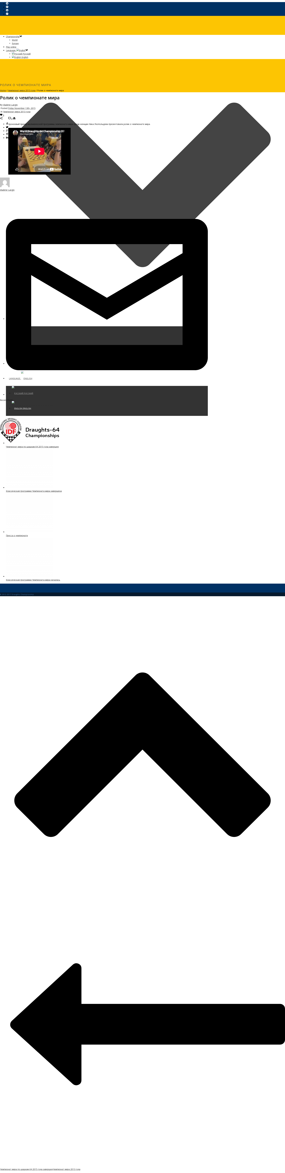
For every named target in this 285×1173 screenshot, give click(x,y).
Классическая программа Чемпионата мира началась (33, 579)
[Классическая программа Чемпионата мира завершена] (29, 487)
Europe (15, 43)
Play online (11, 47)
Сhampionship (13, 36)
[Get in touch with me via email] (107, 394)
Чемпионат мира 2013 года (21, 90)
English (24, 57)
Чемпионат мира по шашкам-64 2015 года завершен (32, 446)
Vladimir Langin (10, 104)
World (15, 40)
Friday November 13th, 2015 (21, 108)
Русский (26, 53)
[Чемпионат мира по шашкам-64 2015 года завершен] (29, 443)
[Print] (14, 118)
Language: (11, 50)
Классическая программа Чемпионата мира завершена (34, 491)
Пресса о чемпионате (17, 535)
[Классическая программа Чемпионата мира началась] (29, 576)
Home (3, 90)
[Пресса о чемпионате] (29, 532)
